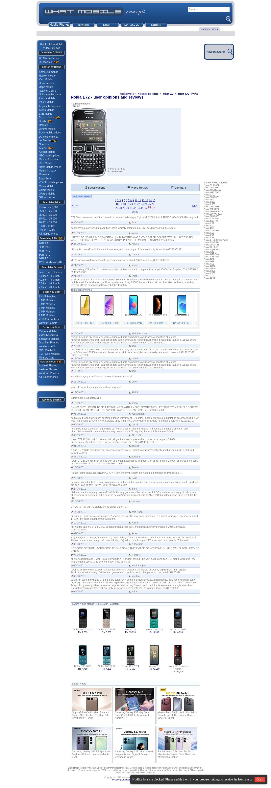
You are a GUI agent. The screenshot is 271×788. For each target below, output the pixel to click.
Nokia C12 (209, 228)
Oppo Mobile (46, 86)
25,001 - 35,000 (48, 214)
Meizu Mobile (46, 186)
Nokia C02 (209, 223)
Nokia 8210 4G (211, 247)
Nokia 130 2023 (106, 629)
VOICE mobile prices (51, 182)
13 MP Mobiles (47, 296)
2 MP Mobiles (47, 311)
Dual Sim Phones (49, 342)
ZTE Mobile (45, 113)
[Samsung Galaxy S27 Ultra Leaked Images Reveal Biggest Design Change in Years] (134, 738)
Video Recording (48, 335)
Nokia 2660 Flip (211, 244)
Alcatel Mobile (47, 151)
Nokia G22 (209, 225)
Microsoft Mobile (48, 159)
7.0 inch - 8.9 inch (49, 287)
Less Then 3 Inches (50, 272)
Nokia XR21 (209, 195)
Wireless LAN (47, 346)
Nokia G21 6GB (211, 192)
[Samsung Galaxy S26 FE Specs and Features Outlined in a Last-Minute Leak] (91, 738)
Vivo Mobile (45, 79)
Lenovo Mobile (47, 128)
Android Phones (47, 365)
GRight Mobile (47, 193)
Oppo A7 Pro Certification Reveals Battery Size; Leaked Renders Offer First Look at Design (91, 714)
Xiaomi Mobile (47, 98)
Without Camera (48, 322)
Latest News (79, 683)
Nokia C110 (209, 202)
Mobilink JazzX (48, 170)
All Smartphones (47, 376)
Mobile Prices (127, 94)
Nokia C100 (209, 273)
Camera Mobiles (48, 331)
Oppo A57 (109, 314)
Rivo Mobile (45, 163)
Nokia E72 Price (116, 168)
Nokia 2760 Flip (211, 242)
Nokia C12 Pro (211, 221)
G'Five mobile (47, 197)
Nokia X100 (209, 275)
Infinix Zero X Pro (157, 314)
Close (260, 779)
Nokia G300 (209, 278)
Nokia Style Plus (212, 249)
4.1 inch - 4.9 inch (49, 279)
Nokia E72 (167, 94)
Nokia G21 (209, 264)
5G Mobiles (46, 61)
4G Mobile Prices (49, 58)
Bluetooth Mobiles (49, 338)
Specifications (96, 187)
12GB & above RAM (50, 262)
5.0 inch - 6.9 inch (49, 283)
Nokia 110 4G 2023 (213, 214)
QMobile (43, 125)
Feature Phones (47, 369)
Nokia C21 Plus (211, 256)
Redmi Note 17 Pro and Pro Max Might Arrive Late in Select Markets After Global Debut (176, 753)
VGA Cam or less (49, 319)
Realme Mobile (47, 90)
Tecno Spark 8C (133, 314)
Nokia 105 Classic (83, 629)
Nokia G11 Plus (211, 254)
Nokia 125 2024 (130, 666)
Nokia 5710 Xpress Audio (178, 667)
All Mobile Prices (48, 233)
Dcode (42, 121)
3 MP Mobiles (47, 307)
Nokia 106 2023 (154, 629)
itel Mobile (45, 140)
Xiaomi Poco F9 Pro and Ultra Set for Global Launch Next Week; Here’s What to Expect (177, 714)
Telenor (43, 148)
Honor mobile (46, 83)
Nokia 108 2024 (106, 666)
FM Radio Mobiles (49, 353)
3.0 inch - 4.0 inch (49, 275)
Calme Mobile (47, 189)
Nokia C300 (209, 204)
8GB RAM (45, 258)
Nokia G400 (209, 266)
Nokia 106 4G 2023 (213, 211)
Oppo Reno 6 (182, 314)
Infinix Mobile (46, 102)
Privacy (116, 779)
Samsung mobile (48, 71)
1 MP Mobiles (47, 315)
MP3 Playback (47, 350)
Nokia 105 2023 (82, 666)
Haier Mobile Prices (50, 166)
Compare (180, 187)
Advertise (125, 779)
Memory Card (46, 357)
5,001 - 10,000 (47, 226)
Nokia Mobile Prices (147, 94)
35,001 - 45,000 (48, 211)
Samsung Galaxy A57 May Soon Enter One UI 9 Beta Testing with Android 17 (132, 714)
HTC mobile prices (49, 155)
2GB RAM (45, 243)
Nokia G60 (209, 233)
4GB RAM (45, 250)
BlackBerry (45, 178)
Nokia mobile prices (50, 94)
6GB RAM (45, 254)
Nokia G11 (209, 261)
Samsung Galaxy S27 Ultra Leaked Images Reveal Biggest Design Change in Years (134, 753)
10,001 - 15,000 (48, 222)
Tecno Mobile (46, 109)
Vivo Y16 (85, 314)
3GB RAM (45, 247)
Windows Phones (48, 373)
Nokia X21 (209, 252)
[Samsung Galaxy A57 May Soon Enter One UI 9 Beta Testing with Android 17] (134, 699)
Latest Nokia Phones (215, 182)
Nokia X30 (209, 235)
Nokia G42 (209, 199)
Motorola (44, 174)
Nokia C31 (154, 666)
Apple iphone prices (50, 106)
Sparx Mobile (46, 117)
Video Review (139, 187)
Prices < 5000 (47, 229)
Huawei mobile (47, 75)
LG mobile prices (48, 136)
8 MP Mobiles (47, 300)
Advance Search (51, 399)
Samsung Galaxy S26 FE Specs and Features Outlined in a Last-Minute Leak (91, 753)
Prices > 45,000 (48, 207)
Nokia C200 (209, 271)
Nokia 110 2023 (177, 629)
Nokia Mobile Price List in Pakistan (99, 604)
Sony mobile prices (50, 132)
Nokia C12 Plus (211, 218)
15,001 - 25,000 (48, 218)
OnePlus (44, 144)
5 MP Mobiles (47, 304)
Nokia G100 (209, 268)
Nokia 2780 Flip (211, 230)
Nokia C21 (130, 629)
